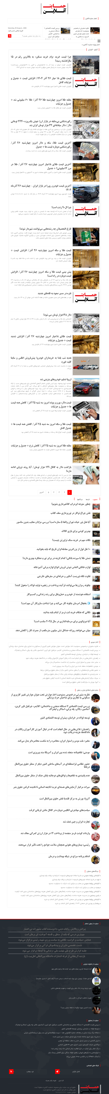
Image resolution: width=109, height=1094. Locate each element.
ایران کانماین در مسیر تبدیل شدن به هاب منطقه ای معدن (78, 1040)
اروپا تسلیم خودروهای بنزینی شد (55, 379)
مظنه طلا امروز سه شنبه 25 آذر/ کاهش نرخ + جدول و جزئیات (41, 446)
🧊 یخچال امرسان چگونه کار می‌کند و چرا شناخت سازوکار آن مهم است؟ (55, 603)
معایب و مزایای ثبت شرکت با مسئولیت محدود (65, 883)
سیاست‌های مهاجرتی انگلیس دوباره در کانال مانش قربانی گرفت (59, 810)
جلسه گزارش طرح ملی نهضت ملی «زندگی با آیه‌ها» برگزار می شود (54, 951)
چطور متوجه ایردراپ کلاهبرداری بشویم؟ (70, 504)
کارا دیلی (61, 1081)
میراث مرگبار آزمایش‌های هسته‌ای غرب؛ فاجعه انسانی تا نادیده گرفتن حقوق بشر (70, 678)
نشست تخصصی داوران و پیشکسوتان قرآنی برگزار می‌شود (54, 945)
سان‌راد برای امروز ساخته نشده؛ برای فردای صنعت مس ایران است (76, 1036)
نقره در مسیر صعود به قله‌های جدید (54, 293)
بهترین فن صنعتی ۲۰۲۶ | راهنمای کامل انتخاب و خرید (62, 899)
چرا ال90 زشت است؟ (61, 207)
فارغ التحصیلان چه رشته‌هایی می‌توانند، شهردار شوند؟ (45, 229)
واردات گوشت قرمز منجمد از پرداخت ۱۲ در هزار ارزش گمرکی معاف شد (55, 833)
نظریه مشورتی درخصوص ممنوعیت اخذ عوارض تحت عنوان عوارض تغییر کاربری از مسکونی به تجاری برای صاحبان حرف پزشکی (86, 34)
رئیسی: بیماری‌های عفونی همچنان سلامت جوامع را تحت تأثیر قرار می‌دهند (54, 845)
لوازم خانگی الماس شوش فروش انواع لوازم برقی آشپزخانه (61, 567)
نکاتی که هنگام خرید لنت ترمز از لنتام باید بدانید (66, 612)
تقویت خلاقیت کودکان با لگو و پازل (80, 998)
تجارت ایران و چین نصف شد (76, 822)
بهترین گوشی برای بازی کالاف (75, 531)
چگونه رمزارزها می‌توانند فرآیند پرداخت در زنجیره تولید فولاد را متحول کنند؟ (52, 585)
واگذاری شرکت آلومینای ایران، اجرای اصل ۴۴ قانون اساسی (78, 1044)
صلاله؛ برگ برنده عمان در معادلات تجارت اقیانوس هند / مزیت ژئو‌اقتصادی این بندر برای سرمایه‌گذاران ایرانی (61, 1032)
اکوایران (90, 49)
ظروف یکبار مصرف (50, 1081)
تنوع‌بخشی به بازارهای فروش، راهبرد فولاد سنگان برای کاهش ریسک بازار (73, 1052)
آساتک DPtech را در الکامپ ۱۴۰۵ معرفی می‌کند (82, 1056)
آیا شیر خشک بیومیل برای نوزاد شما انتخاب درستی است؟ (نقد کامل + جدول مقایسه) (63, 978)
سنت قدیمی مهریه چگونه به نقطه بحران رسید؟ (76, 1007)
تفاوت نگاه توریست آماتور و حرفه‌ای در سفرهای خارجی (63, 576)
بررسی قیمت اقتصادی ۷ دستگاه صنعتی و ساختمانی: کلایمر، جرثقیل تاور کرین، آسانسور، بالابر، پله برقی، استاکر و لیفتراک (57, 34)
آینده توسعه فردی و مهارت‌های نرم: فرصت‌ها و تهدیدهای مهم (71, 969)
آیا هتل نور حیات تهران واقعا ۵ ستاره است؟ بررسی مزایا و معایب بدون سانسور (53, 522)
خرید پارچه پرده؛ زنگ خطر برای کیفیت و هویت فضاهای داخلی (71, 988)
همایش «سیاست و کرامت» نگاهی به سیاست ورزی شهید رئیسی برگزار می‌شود (54, 940)
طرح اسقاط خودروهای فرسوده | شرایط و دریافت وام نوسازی (60, 875)
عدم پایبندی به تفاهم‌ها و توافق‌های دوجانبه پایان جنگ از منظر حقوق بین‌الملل (71, 674)
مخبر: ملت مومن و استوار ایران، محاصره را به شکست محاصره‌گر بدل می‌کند (71, 662)
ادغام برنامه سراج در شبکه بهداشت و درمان (69, 856)
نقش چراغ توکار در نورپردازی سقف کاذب (70, 513)
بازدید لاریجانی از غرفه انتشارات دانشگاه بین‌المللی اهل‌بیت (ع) (54, 956)
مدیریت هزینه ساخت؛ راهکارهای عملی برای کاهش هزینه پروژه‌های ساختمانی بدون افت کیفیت (48, 891)
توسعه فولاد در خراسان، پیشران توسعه (67, 44)
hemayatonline (61, 1092)
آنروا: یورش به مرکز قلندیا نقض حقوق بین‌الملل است (80, 682)
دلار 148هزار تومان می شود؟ (57, 315)
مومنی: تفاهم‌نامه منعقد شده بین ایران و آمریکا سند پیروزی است (75, 666)
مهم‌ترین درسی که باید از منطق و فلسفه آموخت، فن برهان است (55, 934)
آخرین (41, 492)
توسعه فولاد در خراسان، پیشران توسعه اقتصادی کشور (79, 654)
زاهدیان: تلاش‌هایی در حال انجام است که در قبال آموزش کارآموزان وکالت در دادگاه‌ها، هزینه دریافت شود (62, 658)
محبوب (95, 499)
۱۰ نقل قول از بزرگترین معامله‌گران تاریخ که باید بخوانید (63, 549)
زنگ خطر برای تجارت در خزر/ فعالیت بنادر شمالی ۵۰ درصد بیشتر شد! (75, 1048)
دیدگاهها (80, 499)
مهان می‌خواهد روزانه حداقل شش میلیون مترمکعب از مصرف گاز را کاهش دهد (53, 630)
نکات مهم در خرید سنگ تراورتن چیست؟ (71, 540)
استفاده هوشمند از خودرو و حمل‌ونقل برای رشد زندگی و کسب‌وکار (58, 594)
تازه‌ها (88, 499)
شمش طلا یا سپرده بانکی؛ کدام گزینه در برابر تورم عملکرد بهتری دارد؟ (56, 558)
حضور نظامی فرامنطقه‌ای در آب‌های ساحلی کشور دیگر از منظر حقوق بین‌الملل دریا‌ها (69, 670)
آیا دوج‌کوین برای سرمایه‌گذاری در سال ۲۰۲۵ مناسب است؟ (62, 621)
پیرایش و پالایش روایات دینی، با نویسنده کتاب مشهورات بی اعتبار (54, 929)
